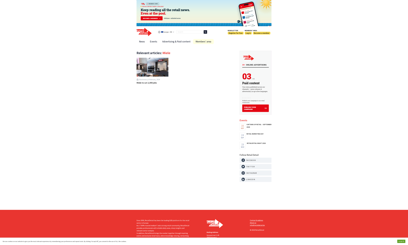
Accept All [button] (401, 241)
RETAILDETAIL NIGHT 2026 (256, 143)
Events (153, 41)
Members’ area (203, 41)
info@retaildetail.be (257, 225)
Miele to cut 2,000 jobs (147, 82)
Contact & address (256, 220)
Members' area (251, 30)
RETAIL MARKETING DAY (255, 134)
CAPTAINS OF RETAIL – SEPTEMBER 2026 (258, 125)
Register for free (236, 33)
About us (253, 223)
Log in (248, 33)
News (142, 41)
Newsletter (233, 30)
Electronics (143, 79)
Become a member (261, 33)
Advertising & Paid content (176, 41)
